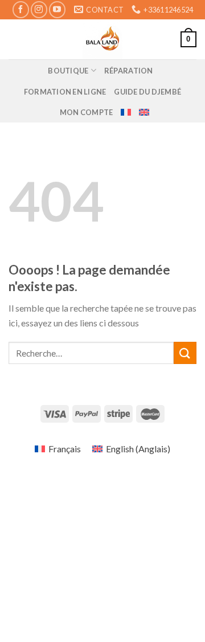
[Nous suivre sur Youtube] (57, 9)
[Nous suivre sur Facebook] (21, 9)
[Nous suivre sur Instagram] (39, 9)
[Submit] (185, 353)
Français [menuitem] (64, 448)
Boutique (68, 70)
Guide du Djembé (147, 91)
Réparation (128, 70)
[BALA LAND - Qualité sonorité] (102, 39)
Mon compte (86, 112)
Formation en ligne (65, 91)
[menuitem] (126, 112)
